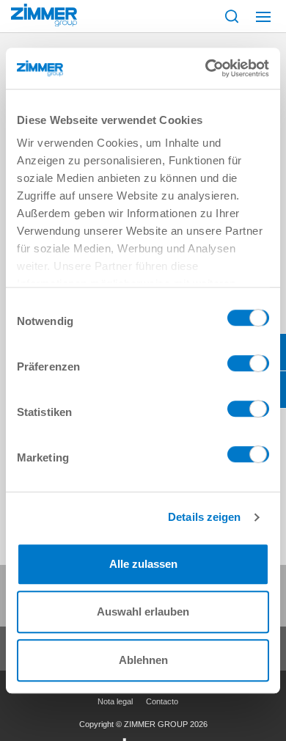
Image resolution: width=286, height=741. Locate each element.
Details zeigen (204, 517)
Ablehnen (143, 660)
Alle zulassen (143, 564)
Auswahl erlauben (143, 611)
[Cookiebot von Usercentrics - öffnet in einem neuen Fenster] (205, 68)
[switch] (248, 367)
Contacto (162, 701)
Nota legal (115, 701)
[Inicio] (44, 15)
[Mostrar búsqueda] (231, 16)
